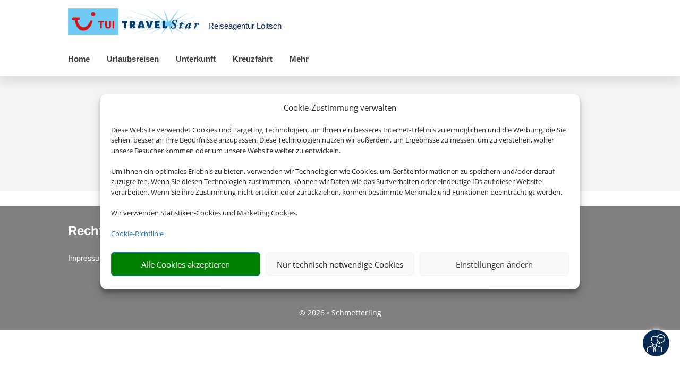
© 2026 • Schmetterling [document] (340, 312)
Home (79, 58)
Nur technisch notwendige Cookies (340, 264)
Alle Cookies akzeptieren (185, 264)
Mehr (299, 58)
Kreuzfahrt (253, 58)
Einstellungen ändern (494, 264)
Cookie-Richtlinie (137, 233)
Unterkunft (196, 58)
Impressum (87, 258)
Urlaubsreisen (133, 58)
